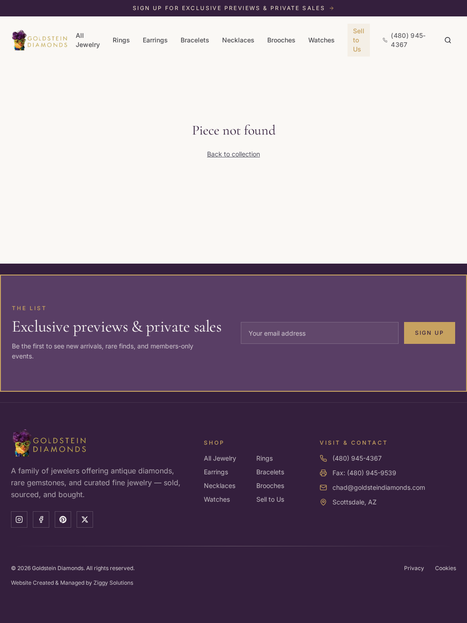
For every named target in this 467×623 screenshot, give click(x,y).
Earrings (155, 40)
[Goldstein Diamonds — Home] (39, 40)
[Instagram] (19, 519)
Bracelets (195, 40)
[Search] (448, 40)
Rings (121, 40)
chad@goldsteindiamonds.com (378, 487)
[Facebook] (41, 519)
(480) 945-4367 (357, 458)
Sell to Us (358, 40)
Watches (321, 40)
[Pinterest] (63, 519)
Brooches (281, 40)
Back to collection (233, 154)
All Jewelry (88, 39)
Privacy (414, 568)
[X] (85, 519)
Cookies (445, 568)
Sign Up (429, 332)
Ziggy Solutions (113, 582)
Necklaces (238, 40)
